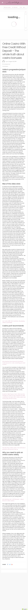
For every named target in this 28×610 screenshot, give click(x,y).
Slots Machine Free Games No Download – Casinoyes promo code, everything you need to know (13, 363)
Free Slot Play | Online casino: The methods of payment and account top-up (13, 448)
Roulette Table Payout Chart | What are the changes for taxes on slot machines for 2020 (13, 394)
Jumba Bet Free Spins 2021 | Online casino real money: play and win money (13, 397)
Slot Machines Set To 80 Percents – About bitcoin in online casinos (13, 500)
